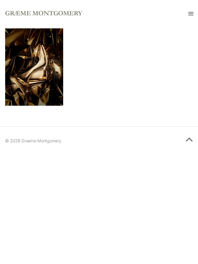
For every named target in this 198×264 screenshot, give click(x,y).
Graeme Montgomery (41, 140)
